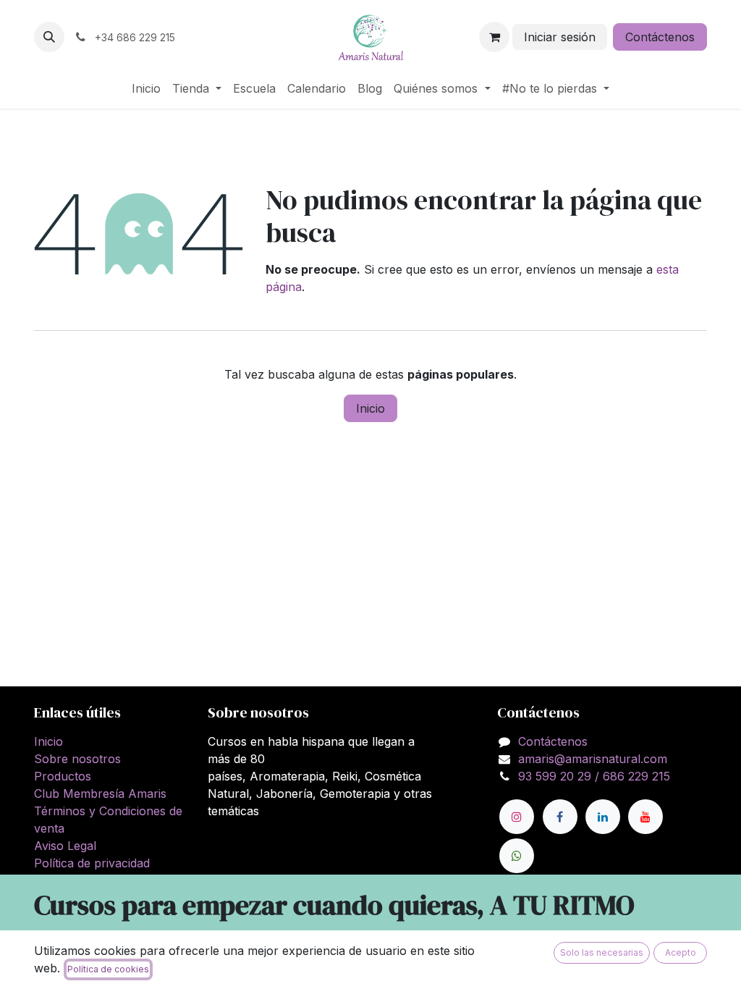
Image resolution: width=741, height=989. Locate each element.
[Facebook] (560, 816)
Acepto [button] (680, 952)
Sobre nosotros (77, 759)
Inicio (370, 408)
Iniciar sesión (560, 37)
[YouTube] (645, 816)
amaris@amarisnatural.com (592, 759)
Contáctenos (660, 37)
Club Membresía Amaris (100, 793)
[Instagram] (516, 816)
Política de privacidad (92, 863)
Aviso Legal (65, 845)
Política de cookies (108, 969)
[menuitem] (146, 88)
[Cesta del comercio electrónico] (494, 37)
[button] (49, 37)
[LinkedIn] (602, 816)
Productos (62, 776)
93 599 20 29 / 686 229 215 (594, 776)
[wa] (516, 855)
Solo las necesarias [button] (601, 952)
